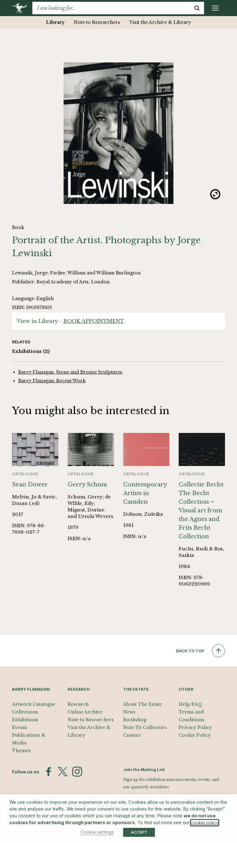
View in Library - (70, 321)
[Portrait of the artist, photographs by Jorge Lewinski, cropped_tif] (118, 133)
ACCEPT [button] (139, 832)
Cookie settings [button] (97, 832)
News (129, 712)
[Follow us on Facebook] (48, 771)
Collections (25, 712)
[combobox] (111, 8)
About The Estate (142, 704)
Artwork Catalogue (33, 704)
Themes (21, 750)
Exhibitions (31, 351)
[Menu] (215, 8)
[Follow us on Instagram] (77, 772)
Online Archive (85, 712)
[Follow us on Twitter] (63, 771)
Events (19, 727)
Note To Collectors (145, 727)
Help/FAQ (190, 704)
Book (18, 227)
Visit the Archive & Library (160, 22)
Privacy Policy (195, 727)
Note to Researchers (97, 22)
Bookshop (135, 719)
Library (55, 22)
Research (78, 704)
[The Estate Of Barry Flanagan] (22, 8)
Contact (132, 735)
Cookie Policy (195, 735)
